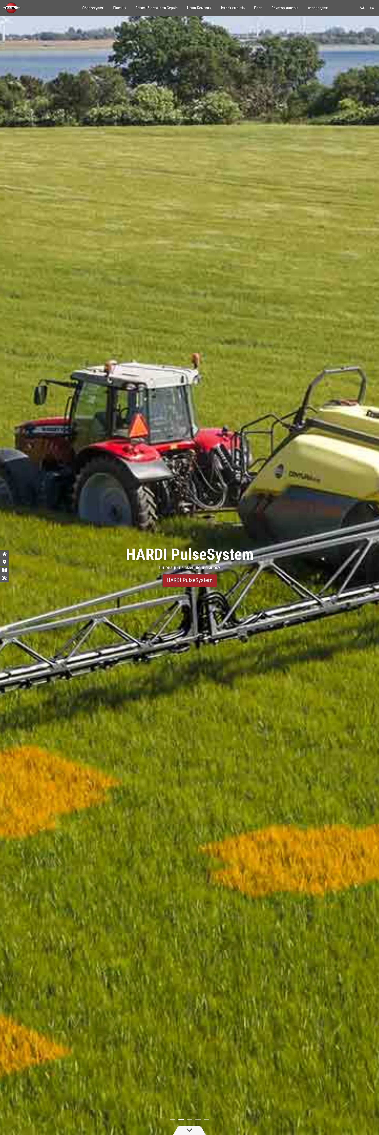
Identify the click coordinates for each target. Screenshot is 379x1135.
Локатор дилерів (284, 8)
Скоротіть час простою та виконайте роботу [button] (189, 580)
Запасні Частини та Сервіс (156, 8)
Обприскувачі (93, 8)
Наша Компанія (199, 8)
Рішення (119, 8)
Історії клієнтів (233, 8)
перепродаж (318, 8)
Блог (258, 8)
